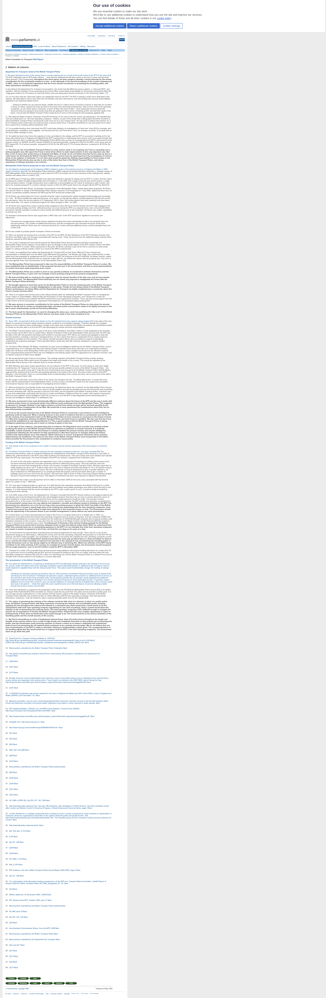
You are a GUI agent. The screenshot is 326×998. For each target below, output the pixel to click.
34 (83, 243)
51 (50, 421)
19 (46, 125)
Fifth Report (38, 59)
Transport (8, 56)
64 (69, 590)
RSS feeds (111, 36)
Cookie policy (84, 993)
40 (88, 301)
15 (20, 79)
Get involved (73, 46)
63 (42, 586)
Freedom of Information (36, 993)
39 (64, 260)
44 (35, 349)
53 (98, 451)
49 (29, 391)
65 (98, 590)
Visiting (82, 46)
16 (102, 91)
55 (34, 482)
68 (87, 598)
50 (43, 395)
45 (73, 353)
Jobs (47, 993)
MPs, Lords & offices (41, 46)
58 (71, 519)
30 (103, 208)
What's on (39, 50)
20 (95, 128)
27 (108, 185)
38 (59, 256)
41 (91, 321)
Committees (63, 50)
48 (30, 376)
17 (107, 93)
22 (44, 138)
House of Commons (13, 50)
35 (70, 249)
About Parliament (59, 46)
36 (63, 252)
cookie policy (164, 18)
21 (105, 136)
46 (100, 370)
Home (8, 46)
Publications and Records (53, 54)
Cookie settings (171, 25)
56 (39, 497)
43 (15, 343)
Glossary (16, 993)
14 (109, 75)
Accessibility (91, 36)
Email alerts (101, 36)
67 (51, 594)
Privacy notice (75, 993)
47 (29, 372)
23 (49, 142)
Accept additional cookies (110, 25)
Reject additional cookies (143, 25)
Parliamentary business (22, 46)
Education (91, 46)
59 (96, 521)
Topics (109, 50)
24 (11, 146)
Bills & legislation (51, 50)
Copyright (67, 993)
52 (60, 433)
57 (109, 501)
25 (26, 171)
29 (96, 198)
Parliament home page (21, 54)
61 (107, 550)
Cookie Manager (94, 993)
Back (87, 642)
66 (28, 592)
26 (38, 175)
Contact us (121, 36)
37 (84, 252)
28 (73, 193)
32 (19, 227)
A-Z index (8, 993)
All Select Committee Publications (88, 54)
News (103, 50)
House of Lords (28, 50)
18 (102, 113)
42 (98, 333)
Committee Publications (69, 54)
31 (19, 212)
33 (35, 239)
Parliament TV (94, 50)
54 (104, 476)
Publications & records (78, 50)
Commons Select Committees (109, 54)
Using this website (56, 993)
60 (25, 539)
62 (38, 555)
